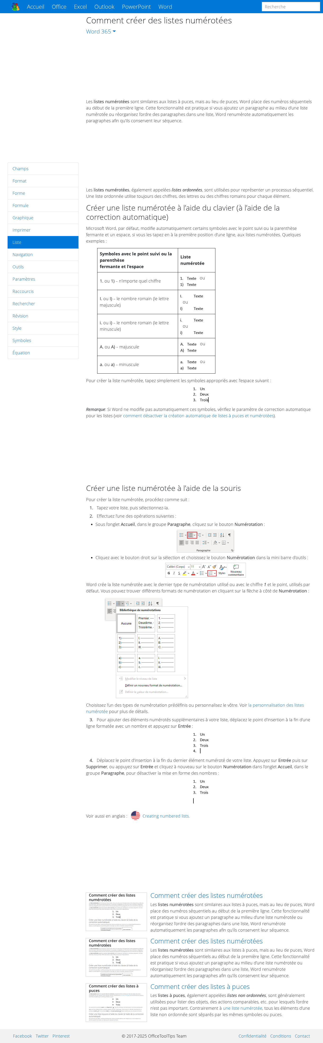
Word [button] (165, 6)
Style (17, 328)
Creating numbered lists (166, 816)
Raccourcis (23, 291)
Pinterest (61, 1036)
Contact (302, 1036)
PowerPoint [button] (136, 6)
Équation (21, 352)
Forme (19, 193)
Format (19, 181)
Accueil (35, 6)
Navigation (23, 254)
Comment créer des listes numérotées (206, 895)
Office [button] (59, 6)
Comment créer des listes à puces (200, 986)
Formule (21, 205)
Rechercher (24, 303)
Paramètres (24, 279)
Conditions (280, 1036)
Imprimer (22, 230)
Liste (17, 242)
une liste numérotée (242, 1008)
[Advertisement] (43, 88)
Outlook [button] (104, 6)
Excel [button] (80, 6)
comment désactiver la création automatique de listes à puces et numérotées (198, 415)
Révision (20, 316)
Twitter (42, 1036)
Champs (20, 168)
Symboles (22, 340)
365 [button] (106, 31)
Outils (18, 267)
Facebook (22, 1036)
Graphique (23, 217)
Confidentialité (252, 1036)
